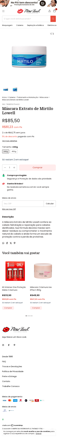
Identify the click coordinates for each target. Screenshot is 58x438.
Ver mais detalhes (9, 141)
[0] (54, 11)
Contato (6, 381)
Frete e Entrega (9, 376)
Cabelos (19, 25)
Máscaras (44, 97)
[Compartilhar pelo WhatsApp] (3, 243)
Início (4, 97)
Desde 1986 (7, 356)
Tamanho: (10, 147)
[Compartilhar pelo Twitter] (11, 243)
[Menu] (3, 11)
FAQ (4, 361)
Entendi (38, 434)
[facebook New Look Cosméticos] (9, 345)
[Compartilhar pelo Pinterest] (14, 243)
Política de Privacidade (12, 371)
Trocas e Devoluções (12, 366)
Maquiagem (7, 25)
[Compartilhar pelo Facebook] (7, 243)
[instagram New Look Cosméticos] (3, 345)
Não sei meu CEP (9, 209)
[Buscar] (53, 19)
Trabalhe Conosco (11, 386)
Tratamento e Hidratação (27, 97)
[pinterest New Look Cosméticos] (14, 345)
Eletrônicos (52, 25)
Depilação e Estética (35, 25)
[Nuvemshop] (12, 426)
